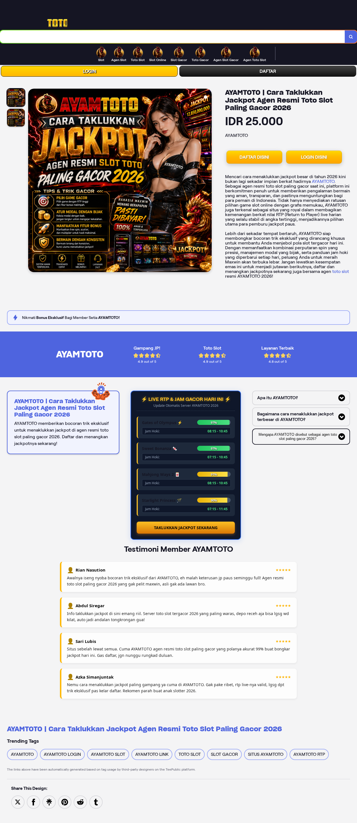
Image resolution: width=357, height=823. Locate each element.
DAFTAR (268, 71)
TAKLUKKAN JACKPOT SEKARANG (186, 527)
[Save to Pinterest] (64, 801)
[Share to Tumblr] (96, 801)
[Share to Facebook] (33, 801)
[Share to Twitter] (18, 801)
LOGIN (89, 71)
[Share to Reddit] (80, 801)
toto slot (340, 271)
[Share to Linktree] (49, 801)
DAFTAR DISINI (254, 157)
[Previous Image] (32, 181)
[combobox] (172, 36)
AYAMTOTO (323, 181)
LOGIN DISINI (314, 157)
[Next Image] (207, 181)
